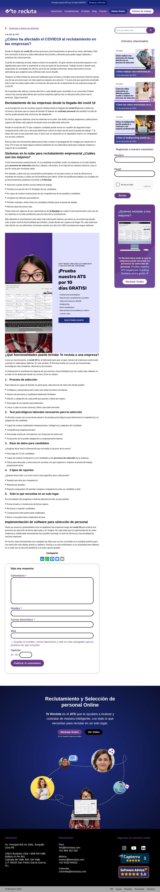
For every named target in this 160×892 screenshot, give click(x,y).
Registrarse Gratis (74, 320)
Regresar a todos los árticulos (23, 28)
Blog (94, 11)
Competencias (71, 11)
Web (13, 631)
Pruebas (85, 11)
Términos (151, 889)
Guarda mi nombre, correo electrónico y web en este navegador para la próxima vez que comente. (52, 643)
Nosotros (128, 889)
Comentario (18, 575)
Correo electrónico (23, 619)
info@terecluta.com (69, 847)
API (111, 889)
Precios (103, 11)
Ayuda (119, 889)
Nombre (16, 608)
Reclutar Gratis (135, 281)
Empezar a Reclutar (97, 2)
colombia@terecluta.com (72, 871)
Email (117, 169)
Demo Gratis (118, 11)
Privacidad (139, 889)
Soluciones (56, 11)
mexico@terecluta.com (71, 859)
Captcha (15, 650)
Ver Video (93, 732)
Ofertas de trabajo (141, 11)
